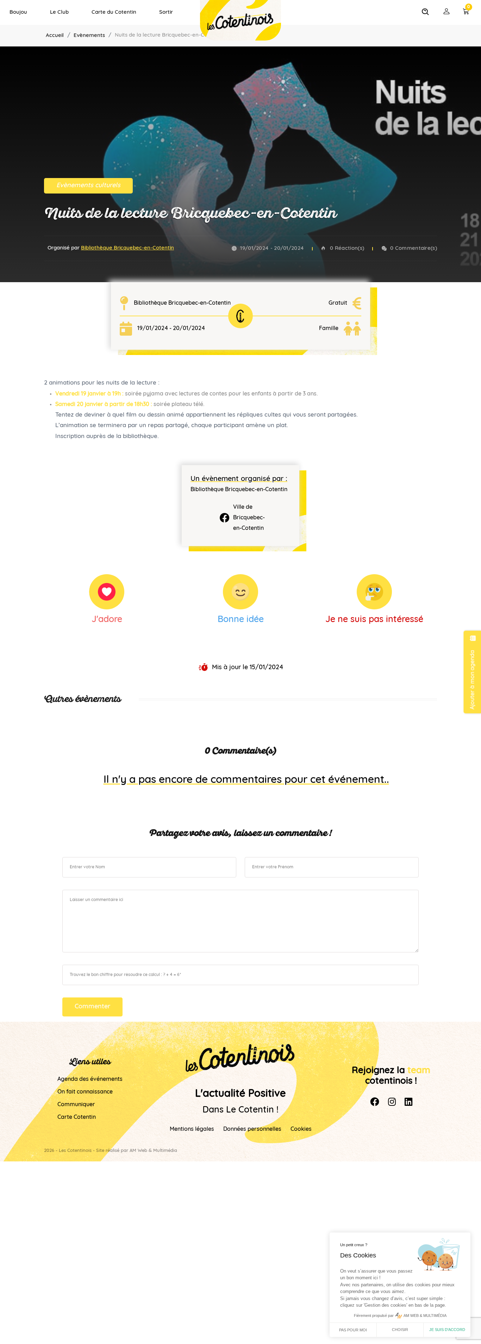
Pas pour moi (353, 1330)
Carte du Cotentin (114, 12)
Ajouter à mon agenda (473, 679)
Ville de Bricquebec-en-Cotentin (249, 518)
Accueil (55, 35)
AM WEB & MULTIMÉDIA (425, 1315)
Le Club (59, 12)
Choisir (400, 1329)
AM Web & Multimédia (153, 1150)
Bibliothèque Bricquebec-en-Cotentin (127, 248)
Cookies (301, 1129)
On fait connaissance (85, 1092)
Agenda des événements (90, 1079)
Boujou (18, 12)
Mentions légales (192, 1129)
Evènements (89, 35)
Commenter (92, 1007)
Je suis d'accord (447, 1329)
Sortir (166, 12)
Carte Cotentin (76, 1117)
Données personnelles (252, 1129)
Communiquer (76, 1105)
